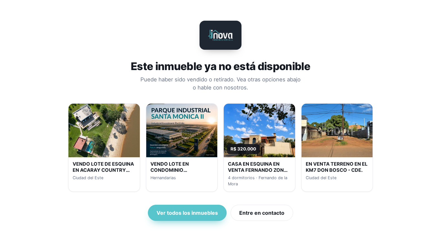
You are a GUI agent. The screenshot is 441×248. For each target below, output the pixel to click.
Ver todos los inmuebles (187, 213)
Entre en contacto (261, 213)
